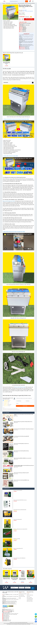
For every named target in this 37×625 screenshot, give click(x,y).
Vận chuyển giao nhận (22, 596)
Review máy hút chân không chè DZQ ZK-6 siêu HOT (21, 472)
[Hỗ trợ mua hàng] (36, 617)
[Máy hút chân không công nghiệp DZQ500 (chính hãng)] (14, 573)
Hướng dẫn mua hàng (30, 598)
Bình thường (9, 404)
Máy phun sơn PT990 (17, 538)
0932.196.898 (29, 23)
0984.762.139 (24, 30)
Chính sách (28, 596)
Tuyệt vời (9, 400)
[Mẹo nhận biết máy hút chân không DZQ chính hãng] (8, 454)
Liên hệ (20, 598)
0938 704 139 (7, 619)
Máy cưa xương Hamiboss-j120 (18, 548)
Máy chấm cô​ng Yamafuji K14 (18, 490)
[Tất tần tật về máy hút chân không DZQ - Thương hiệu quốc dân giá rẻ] (8, 432)
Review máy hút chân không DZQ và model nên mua (21, 443)
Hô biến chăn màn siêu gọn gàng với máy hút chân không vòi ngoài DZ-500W (23, 414)
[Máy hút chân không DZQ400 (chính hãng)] (6, 573)
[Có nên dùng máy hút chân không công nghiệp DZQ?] (8, 439)
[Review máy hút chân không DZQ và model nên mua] (8, 446)
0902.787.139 (25, 23)
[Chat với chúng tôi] (36, 621)
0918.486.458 (7, 614)
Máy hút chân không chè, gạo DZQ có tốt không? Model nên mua (23, 421)
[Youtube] (5, 587)
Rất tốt (9, 401)
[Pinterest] (6, 588)
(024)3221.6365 (15, 614)
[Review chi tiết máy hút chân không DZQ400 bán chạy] (8, 483)
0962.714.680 (10, 614)
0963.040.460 (24, 28)
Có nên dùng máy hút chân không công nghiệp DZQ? (21, 436)
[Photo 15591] (10, 12)
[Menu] (33, 1)
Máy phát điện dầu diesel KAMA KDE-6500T (20, 509)
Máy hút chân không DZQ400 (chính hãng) (6, 578)
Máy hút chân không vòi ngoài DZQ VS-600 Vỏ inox (6, 63)
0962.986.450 (7, 615)
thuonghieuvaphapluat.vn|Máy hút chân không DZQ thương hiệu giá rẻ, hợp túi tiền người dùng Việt (24, 466)
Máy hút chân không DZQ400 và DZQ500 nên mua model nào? (22, 458)
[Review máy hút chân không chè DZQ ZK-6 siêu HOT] (8, 475)
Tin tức (20, 597)
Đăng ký (33, 588)
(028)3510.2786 (21, 24)
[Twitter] (4, 588)
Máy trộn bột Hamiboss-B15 (18, 519)
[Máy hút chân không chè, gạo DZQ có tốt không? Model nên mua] (8, 424)
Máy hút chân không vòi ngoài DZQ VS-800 (30, 578)
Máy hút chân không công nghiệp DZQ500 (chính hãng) (14, 579)
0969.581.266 (24, 29)
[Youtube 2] (7, 587)
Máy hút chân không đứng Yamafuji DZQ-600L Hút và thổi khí (22, 579)
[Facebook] (3, 587)
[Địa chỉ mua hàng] (36, 614)
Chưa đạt (9, 405)
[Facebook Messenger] (36, 619)
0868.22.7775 (24, 27)
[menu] (32, 82)
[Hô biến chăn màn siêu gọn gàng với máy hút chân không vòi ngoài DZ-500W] (8, 417)
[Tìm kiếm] (26, 1)
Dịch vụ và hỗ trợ (29, 597)
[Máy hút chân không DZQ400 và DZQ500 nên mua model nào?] (8, 461)
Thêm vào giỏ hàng (29, 19)
